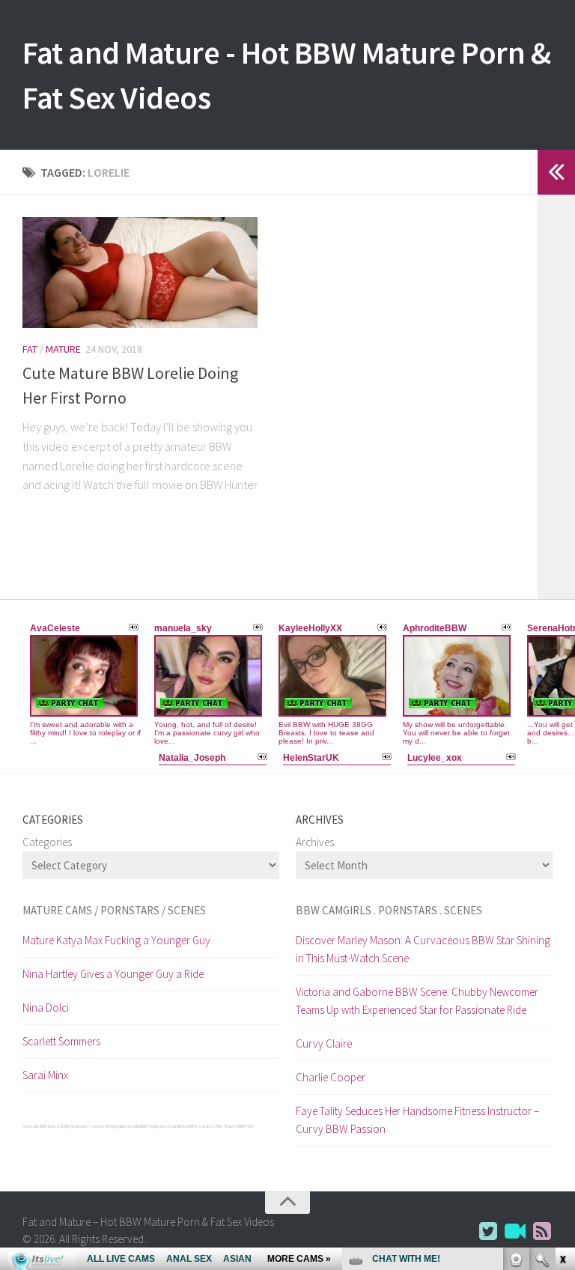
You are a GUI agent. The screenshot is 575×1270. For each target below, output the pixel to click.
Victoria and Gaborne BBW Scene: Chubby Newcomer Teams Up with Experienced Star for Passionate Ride (417, 1001)
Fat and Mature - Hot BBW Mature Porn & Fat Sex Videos (286, 75)
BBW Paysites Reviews (157, 1126)
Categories (47, 842)
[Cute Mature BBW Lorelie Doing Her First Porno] (140, 272)
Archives (315, 842)
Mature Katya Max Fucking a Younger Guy (116, 940)
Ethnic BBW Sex (189, 1126)
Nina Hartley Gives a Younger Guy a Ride (113, 974)
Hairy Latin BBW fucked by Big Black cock (54, 1126)
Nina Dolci (45, 1007)
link (562, 1036)
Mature (63, 349)
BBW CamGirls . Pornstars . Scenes (389, 910)
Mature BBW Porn (239, 1126)
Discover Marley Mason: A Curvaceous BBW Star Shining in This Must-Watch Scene (423, 949)
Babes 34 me (213, 1126)
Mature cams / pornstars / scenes (114, 910)
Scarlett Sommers (61, 1041)
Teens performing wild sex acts (113, 1126)
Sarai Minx (45, 1075)
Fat (29, 349)
